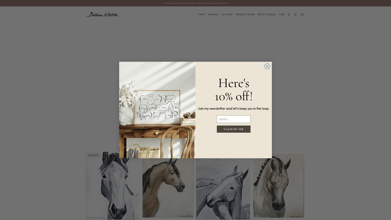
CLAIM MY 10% (234, 129)
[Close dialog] (267, 66)
